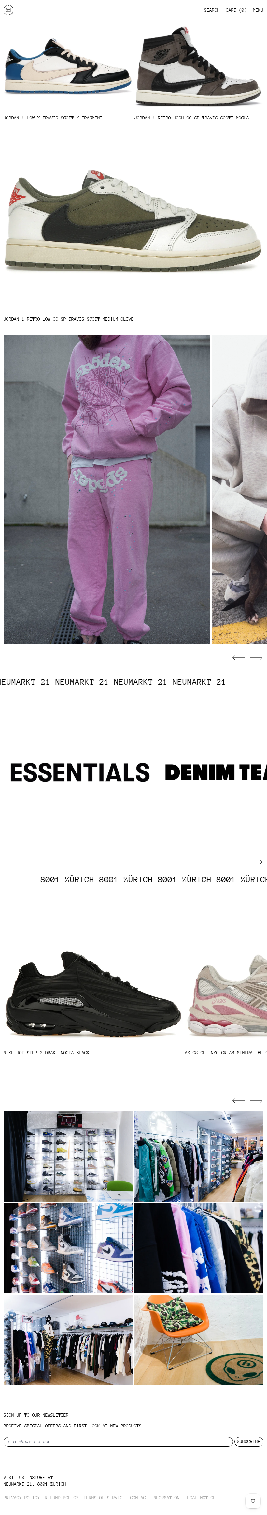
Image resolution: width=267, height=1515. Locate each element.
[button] (239, 657)
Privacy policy (22, 1497)
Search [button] (212, 10)
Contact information (155, 1497)
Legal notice (200, 1497)
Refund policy (62, 1497)
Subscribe (248, 1441)
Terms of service (104, 1497)
